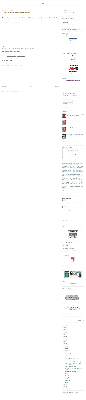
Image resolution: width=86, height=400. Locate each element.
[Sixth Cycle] (66, 166)
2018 (65, 331)
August (66, 355)
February (66, 380)
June (66, 373)
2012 (65, 341)
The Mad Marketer (21, 56)
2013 (65, 339)
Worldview (73, 43)
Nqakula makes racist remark (68, 248)
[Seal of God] (74, 178)
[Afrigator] (73, 73)
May (66, 375)
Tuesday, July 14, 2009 (20, 48)
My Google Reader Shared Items (70, 265)
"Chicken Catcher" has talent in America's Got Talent (16, 12)
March (66, 378)
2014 (65, 338)
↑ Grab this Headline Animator (73, 89)
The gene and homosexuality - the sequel (70, 250)
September (67, 353)
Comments (66, 103)
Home (2, 8)
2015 (65, 336)
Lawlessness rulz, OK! (66, 247)
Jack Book (13, 56)
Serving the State (65, 245)
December (67, 348)
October (66, 351)
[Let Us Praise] (79, 178)
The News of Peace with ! (69, 95)
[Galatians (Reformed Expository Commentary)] (69, 185)
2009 (65, 346)
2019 (65, 329)
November (67, 350)
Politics (70, 43)
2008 (65, 384)
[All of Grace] (71, 178)
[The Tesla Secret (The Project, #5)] (71, 174)
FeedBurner (75, 156)
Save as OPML (80, 222)
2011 (65, 343)
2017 (65, 332)
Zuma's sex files (65, 251)
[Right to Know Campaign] (73, 71)
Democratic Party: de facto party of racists (73, 371)
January (66, 382)
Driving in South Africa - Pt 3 (70, 366)
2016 (65, 334)
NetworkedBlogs (72, 38)
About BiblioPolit (9, 8)
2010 (65, 345)
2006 (65, 388)
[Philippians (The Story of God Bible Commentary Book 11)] (71, 166)
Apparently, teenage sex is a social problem (74, 120)
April (66, 377)
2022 (65, 325)
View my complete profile (68, 24)
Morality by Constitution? (67, 244)
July (66, 357)
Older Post (57, 86)
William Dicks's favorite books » (78, 193)
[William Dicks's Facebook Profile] (73, 35)
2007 (65, 386)
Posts (65, 101)
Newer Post (4, 86)
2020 (65, 327)
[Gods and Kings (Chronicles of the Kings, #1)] (77, 186)
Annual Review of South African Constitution (73, 361)
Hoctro (9, 56)
